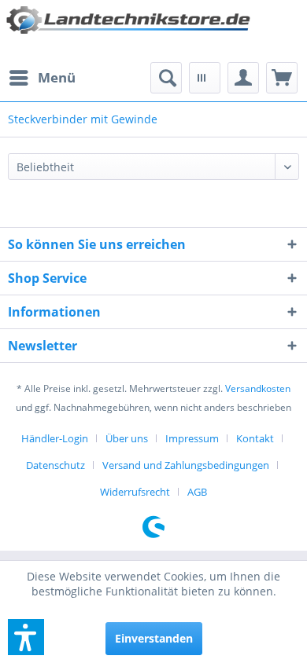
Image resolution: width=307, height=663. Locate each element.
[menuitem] (41, 77)
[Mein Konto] (243, 77)
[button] (26, 637)
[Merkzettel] (204, 77)
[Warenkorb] (282, 77)
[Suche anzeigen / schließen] (166, 77)
